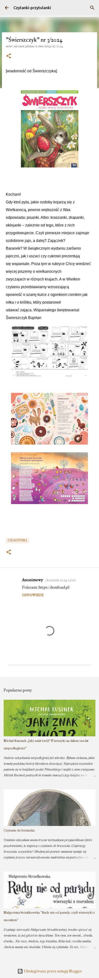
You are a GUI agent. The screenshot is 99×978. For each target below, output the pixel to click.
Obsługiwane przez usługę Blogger (52, 971)
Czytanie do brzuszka (19, 830)
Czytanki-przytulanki (32, 8)
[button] (9, 56)
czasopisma (17, 540)
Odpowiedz (32, 595)
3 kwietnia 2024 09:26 (60, 580)
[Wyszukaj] (92, 7)
